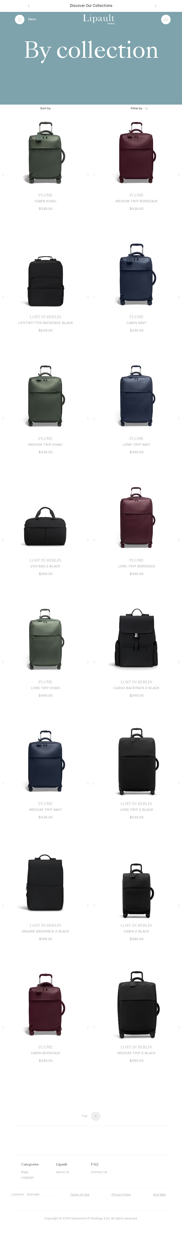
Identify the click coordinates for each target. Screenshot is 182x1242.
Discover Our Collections (91, 6)
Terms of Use (79, 1194)
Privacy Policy (121, 1194)
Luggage (27, 1177)
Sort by (45, 108)
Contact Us (99, 1172)
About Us (62, 1172)
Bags (24, 1172)
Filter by (136, 108)
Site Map (159, 1194)
